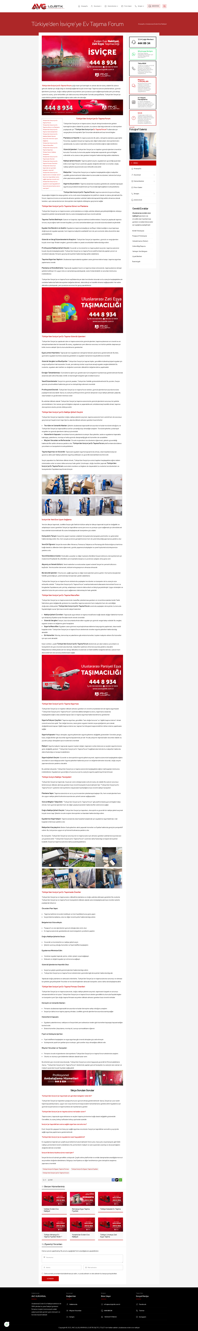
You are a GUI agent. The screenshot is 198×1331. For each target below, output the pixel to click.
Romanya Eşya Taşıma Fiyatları (81, 1210)
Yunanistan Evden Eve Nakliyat (81, 1236)
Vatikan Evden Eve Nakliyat (51, 1210)
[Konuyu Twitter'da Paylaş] (116, 1179)
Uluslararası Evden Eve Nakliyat (156, 24)
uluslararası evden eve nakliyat (129, 1328)
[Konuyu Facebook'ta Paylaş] (113, 1179)
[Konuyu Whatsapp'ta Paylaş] (120, 1179)
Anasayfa (141, 24)
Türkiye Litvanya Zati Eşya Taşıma (108, 1236)
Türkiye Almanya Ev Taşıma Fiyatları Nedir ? (53, 1236)
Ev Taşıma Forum (99, 129)
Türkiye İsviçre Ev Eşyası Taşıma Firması (56, 1169)
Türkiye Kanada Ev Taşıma (110, 1209)
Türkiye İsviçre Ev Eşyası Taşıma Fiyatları (84, 1169)
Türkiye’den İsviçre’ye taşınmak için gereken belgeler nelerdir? (49, 168)
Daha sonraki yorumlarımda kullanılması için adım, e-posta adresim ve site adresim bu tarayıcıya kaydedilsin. (80, 1274)
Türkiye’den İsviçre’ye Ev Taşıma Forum (56, 1173)
